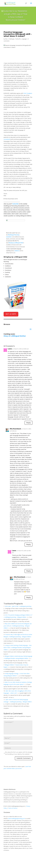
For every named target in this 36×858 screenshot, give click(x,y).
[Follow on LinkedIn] (11, 784)
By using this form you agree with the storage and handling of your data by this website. (18, 753)
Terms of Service (12, 808)
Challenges (11, 39)
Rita (6, 39)
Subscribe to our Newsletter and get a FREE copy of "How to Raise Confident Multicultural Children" (15, 15)
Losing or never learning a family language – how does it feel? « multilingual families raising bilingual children (17, 647)
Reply (28, 423)
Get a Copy (11, 314)
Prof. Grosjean (28, 93)
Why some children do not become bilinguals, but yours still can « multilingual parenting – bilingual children (18, 626)
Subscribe (15, 204)
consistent (7, 139)
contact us (17, 250)
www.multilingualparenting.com (16, 818)
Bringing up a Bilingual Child (16, 242)
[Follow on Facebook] (5, 784)
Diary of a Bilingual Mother (15, 336)
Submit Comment (24, 758)
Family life (18, 39)
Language (24, 39)
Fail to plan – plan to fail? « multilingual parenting (18, 606)
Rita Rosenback (15, 429)
